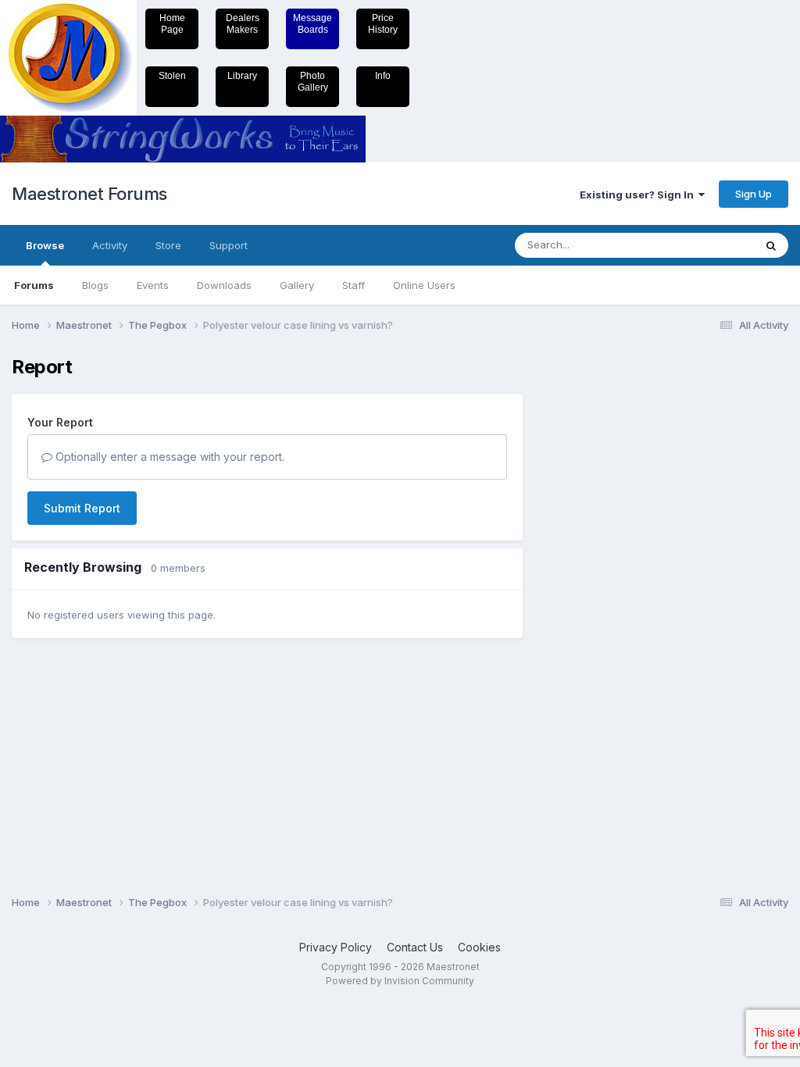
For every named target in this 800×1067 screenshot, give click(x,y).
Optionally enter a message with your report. (168, 456)
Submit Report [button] (82, 508)
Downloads (224, 285)
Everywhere (705, 245)
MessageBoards (312, 23)
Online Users (424, 285)
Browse (45, 245)
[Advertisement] (600, 590)
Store (168, 245)
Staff (353, 285)
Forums (34, 285)
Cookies (479, 947)
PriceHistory (383, 23)
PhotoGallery (313, 81)
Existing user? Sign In (639, 194)
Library (242, 75)
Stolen (172, 75)
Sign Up (753, 193)
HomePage (172, 23)
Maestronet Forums (89, 194)
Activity (109, 245)
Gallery (297, 285)
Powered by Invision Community (400, 981)
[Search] (771, 245)
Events (153, 285)
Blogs (95, 285)
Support (228, 245)
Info (383, 75)
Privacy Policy (335, 947)
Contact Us (415, 947)
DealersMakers (242, 23)
